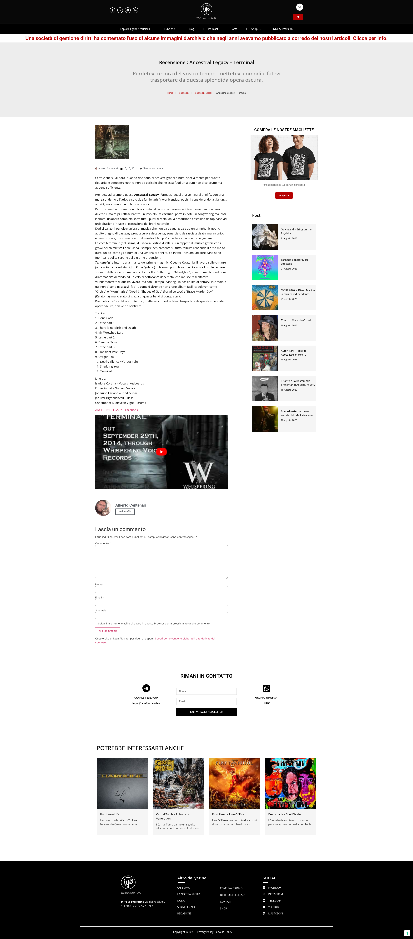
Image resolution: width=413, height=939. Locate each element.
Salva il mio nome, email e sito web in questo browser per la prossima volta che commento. (154, 623)
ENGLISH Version (282, 29)
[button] (299, 7)
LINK (267, 703)
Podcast (213, 29)
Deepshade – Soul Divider (285, 814)
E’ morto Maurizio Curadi (296, 320)
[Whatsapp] (135, 10)
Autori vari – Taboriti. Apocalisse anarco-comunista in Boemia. (294, 354)
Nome (100, 584)
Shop (254, 29)
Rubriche (169, 29)
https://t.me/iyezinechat (146, 703)
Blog (191, 29)
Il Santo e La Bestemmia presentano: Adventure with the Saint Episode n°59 (298, 384)
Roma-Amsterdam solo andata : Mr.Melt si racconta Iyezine (298, 415)
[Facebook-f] (112, 10)
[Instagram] (120, 10)
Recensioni (183, 92)
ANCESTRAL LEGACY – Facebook (116, 410)
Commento (103, 543)
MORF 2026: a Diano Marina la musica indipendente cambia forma (298, 294)
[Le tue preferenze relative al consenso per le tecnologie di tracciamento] (407, 933)
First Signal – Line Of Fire (228, 814)
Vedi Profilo (125, 511)
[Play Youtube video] (161, 452)
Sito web (100, 610)
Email (99, 597)
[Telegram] (128, 10)
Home (170, 92)
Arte (234, 29)
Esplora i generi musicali (135, 29)
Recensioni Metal (203, 92)
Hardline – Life (109, 814)
